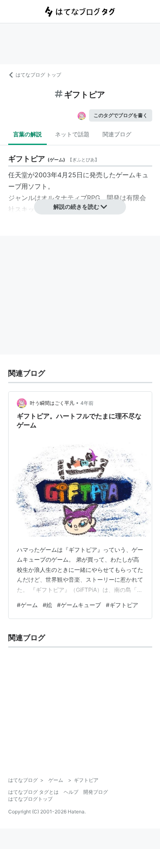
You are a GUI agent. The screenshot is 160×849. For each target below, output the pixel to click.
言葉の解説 (27, 134)
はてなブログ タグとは (33, 792)
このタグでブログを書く (121, 115)
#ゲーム (27, 604)
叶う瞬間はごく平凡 (52, 403)
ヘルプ (71, 792)
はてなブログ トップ (38, 75)
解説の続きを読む (76, 206)
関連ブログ (117, 134)
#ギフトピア (122, 604)
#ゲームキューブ (79, 604)
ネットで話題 (72, 134)
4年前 (87, 403)
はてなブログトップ (30, 799)
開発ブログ (95, 792)
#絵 (47, 604)
